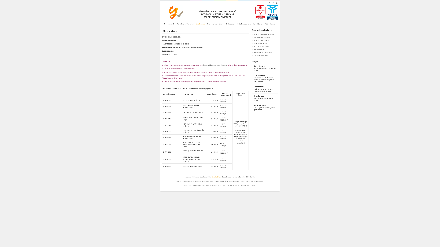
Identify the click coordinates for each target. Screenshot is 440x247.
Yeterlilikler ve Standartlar (185, 24)
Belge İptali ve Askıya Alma (263, 52)
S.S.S (266, 24)
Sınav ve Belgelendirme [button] (226, 24)
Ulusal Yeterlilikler (205, 177)
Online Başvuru (212, 24)
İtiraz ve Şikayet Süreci (261, 46)
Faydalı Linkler (257, 24)
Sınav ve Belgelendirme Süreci (264, 34)
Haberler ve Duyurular (244, 24)
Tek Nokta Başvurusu (261, 55)
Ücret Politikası (216, 177)
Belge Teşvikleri (259, 49)
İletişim (272, 24)
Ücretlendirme (200, 24)
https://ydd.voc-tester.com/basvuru (215, 65)
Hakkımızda (195, 177)
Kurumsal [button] (171, 24)
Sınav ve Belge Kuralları (261, 40)
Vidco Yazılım (274, 188)
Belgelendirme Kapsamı (262, 37)
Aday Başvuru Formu (261, 43)
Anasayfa (188, 177)
